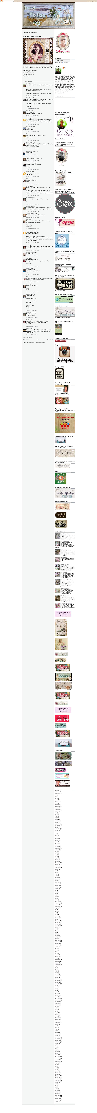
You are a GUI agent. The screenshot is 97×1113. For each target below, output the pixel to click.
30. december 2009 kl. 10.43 (32, 256)
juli (56, 812)
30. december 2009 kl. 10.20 (32, 242)
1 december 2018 (65, 588)
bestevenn (28, 206)
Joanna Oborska (30, 213)
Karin (27, 118)
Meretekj (28, 110)
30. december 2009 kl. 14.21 (32, 292)
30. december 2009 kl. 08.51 (32, 195)
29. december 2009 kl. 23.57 (32, 115)
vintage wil (28, 312)
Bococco (28, 328)
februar (56, 801)
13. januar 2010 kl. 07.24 (32, 334)
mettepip (28, 268)
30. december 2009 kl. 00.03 (32, 124)
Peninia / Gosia (29, 252)
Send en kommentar (27, 337)
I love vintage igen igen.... (67, 603)
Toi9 (27, 276)
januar (56, 803)
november (57, 791)
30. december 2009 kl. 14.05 (32, 282)
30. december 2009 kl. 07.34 (32, 176)
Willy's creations (30, 163)
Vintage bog (64, 549)
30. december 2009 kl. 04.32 (32, 155)
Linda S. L (28, 97)
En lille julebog (64, 595)
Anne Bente (29, 83)
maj (56, 796)
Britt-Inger (28, 178)
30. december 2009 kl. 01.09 (32, 149)
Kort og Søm (29, 126)
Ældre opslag (50, 339)
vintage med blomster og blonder (67, 580)
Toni (27, 157)
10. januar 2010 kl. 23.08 (32, 326)
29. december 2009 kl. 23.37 (32, 108)
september (57, 793)
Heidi (27, 186)
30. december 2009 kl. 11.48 (32, 266)
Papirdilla (28, 197)
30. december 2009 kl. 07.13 (32, 169)
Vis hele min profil (59, 92)
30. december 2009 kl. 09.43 (32, 211)
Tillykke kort (64, 557)
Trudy (27, 258)
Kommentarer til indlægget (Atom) (36, 342)
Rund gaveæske (65, 541)
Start (38, 339)
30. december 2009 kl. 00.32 (32, 140)
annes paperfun (30, 230)
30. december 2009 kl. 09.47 (32, 217)
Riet (27, 219)
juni (56, 795)
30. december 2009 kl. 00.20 (32, 131)
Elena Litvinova (30, 151)
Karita (27, 284)
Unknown (28, 171)
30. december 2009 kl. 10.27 (32, 250)
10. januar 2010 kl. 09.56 (32, 317)
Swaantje (28, 294)
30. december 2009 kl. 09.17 (32, 204)
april (56, 798)
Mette (27, 133)
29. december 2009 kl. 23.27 (32, 95)
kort (28, 75)
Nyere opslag (26, 339)
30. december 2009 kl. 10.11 (32, 228)
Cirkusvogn (64, 572)
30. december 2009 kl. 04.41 (32, 160)
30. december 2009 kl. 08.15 (32, 184)
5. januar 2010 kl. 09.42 (31, 310)
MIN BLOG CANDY (65, 564)
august (56, 811)
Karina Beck (29, 142)
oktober (57, 808)
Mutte (27, 245)
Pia (65, 67)
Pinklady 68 (29, 319)
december (57, 804)
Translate (66, 62)
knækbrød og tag (65, 533)
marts (56, 799)
